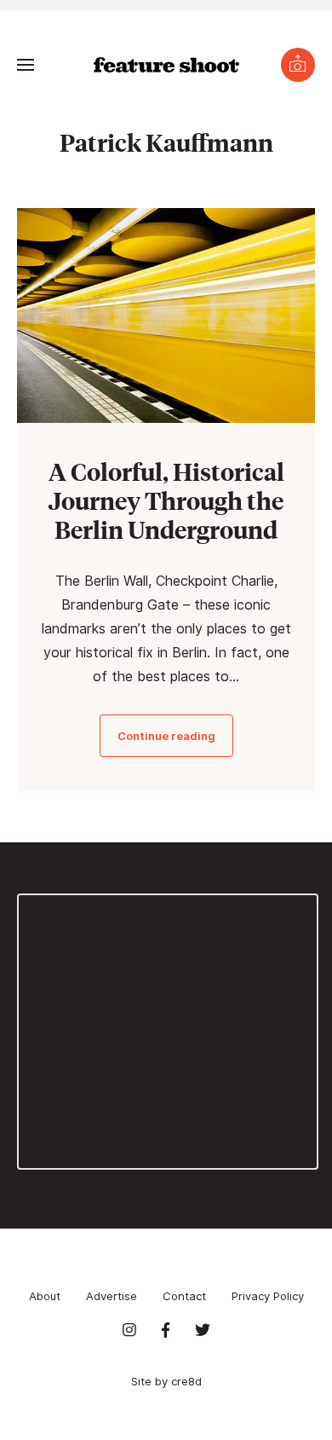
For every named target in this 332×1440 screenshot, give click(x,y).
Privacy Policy (268, 1296)
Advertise (111, 1296)
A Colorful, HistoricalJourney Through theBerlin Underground (166, 500)
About (44, 1296)
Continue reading (166, 736)
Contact (184, 1296)
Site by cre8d (166, 1381)
